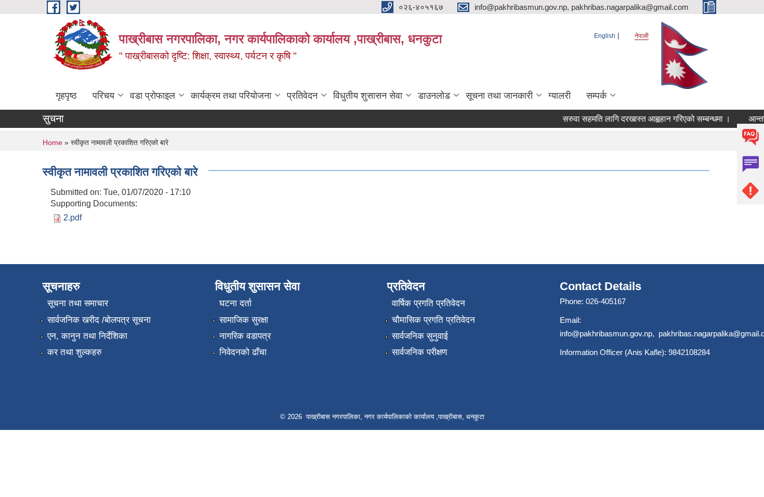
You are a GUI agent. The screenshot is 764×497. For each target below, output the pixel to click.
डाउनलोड (434, 95)
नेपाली (642, 36)
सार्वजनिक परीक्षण (419, 352)
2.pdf (72, 217)
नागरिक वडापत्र (245, 336)
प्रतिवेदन (302, 95)
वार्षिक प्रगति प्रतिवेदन (428, 303)
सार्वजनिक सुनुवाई (420, 336)
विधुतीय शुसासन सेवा (367, 95)
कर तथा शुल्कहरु (74, 352)
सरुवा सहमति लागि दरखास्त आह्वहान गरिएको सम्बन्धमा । (643, 118)
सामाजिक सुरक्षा (243, 320)
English (604, 36)
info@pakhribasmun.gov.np (606, 333)
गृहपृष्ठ (66, 95)
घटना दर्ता (235, 303)
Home (52, 142)
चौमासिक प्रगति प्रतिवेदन (433, 320)
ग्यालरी (559, 95)
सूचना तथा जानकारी (499, 95)
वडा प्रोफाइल (152, 95)
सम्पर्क (596, 95)
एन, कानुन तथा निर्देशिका (87, 336)
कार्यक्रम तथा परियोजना (231, 95)
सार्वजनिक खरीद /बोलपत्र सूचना (99, 320)
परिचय (103, 95)
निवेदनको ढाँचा (243, 352)
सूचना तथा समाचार (77, 303)
